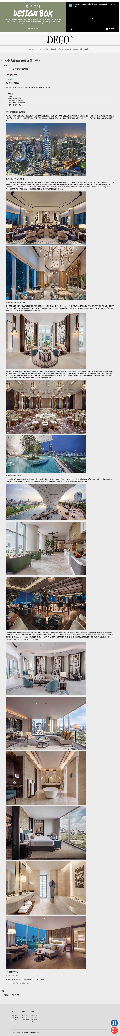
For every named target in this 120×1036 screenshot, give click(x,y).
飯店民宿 (15, 995)
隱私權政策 (15, 1017)
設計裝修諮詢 (26, 1019)
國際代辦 (24, 1015)
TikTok (33, 1022)
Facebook (34, 1015)
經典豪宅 (87, 49)
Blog (8, 69)
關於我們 (14, 1015)
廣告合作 (24, 1017)
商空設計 (6, 995)
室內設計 (54, 49)
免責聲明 (14, 1019)
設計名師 (46, 49)
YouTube (33, 1017)
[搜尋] (92, 49)
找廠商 (61, 49)
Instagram (34, 1019)
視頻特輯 (38, 49)
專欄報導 (68, 49)
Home (3, 69)
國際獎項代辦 (77, 49)
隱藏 (10, 96)
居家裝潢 (30, 49)
